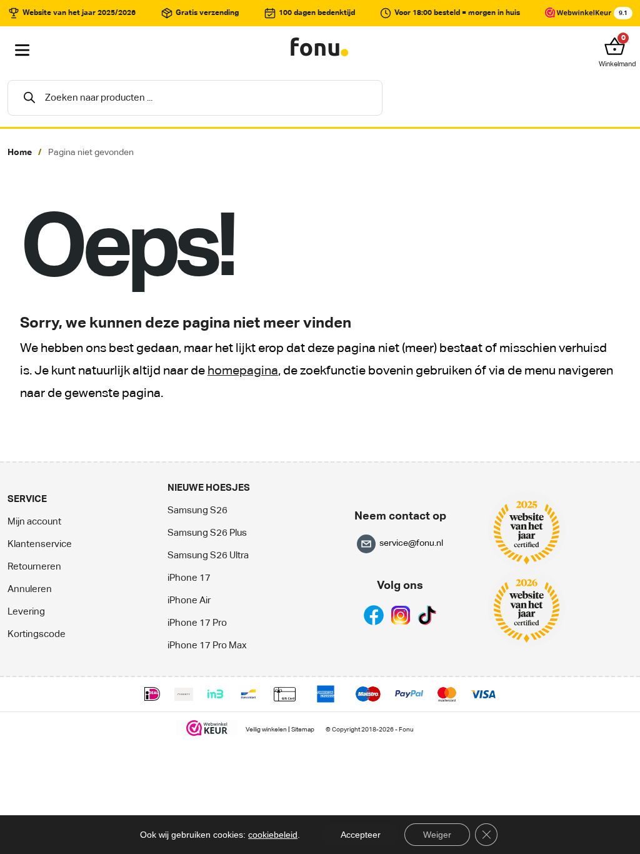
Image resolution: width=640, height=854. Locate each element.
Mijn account (34, 521)
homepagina (243, 371)
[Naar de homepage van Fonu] (320, 47)
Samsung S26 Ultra (208, 555)
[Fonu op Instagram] (400, 615)
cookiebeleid (273, 835)
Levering (26, 611)
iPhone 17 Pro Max (207, 645)
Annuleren (30, 589)
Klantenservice (40, 544)
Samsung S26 (198, 510)
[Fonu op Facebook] (373, 615)
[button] (617, 46)
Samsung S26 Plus (207, 533)
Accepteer (361, 835)
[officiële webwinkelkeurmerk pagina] (207, 728)
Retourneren (34, 566)
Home (20, 152)
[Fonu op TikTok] (427, 615)
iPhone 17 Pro (197, 623)
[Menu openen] (23, 51)
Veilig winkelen (266, 729)
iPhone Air (189, 600)
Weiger (437, 835)
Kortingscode (37, 634)
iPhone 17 (189, 578)
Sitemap (302, 729)
